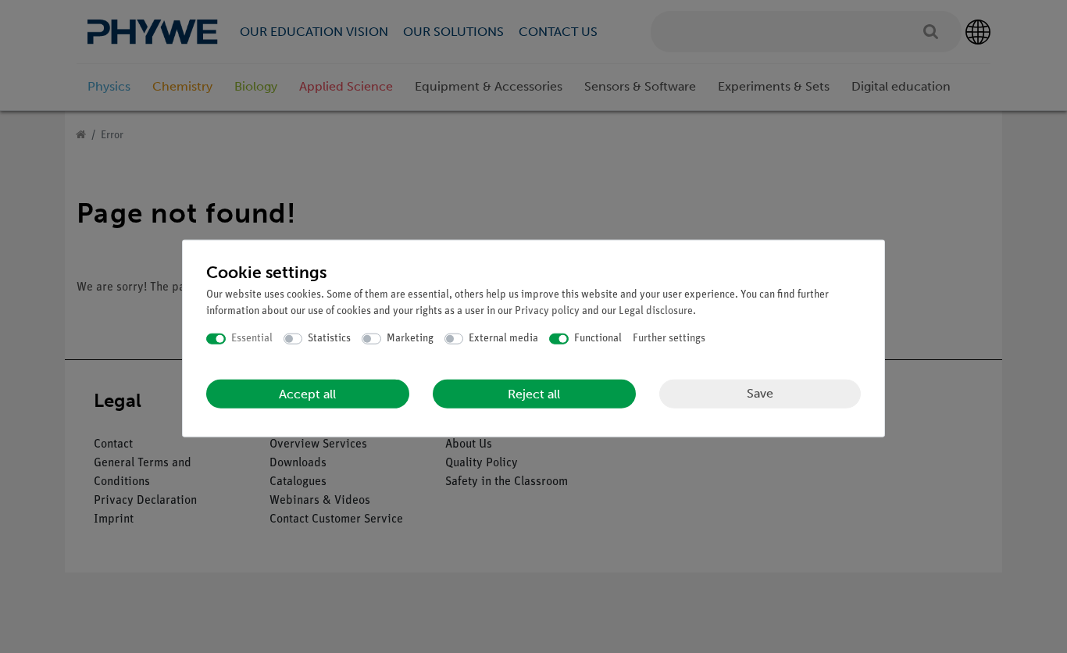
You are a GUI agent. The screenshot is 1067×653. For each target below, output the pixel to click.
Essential (252, 338)
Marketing (410, 338)
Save (760, 393)
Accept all (307, 393)
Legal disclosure (656, 311)
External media (503, 338)
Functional (598, 338)
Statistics (329, 338)
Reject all (534, 393)
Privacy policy (547, 311)
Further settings (669, 338)
